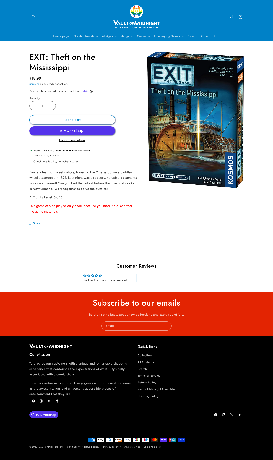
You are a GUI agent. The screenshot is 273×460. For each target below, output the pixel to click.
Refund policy (91, 447)
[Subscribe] (167, 326)
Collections (145, 355)
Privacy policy (111, 447)
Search (142, 369)
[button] (33, 17)
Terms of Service (149, 376)
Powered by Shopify (70, 447)
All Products (146, 362)
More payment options (72, 140)
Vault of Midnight (48, 447)
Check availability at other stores (56, 161)
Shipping (34, 83)
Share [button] (37, 223)
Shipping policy (152, 447)
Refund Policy (147, 382)
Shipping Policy (148, 396)
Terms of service (131, 447)
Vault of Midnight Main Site (156, 389)
